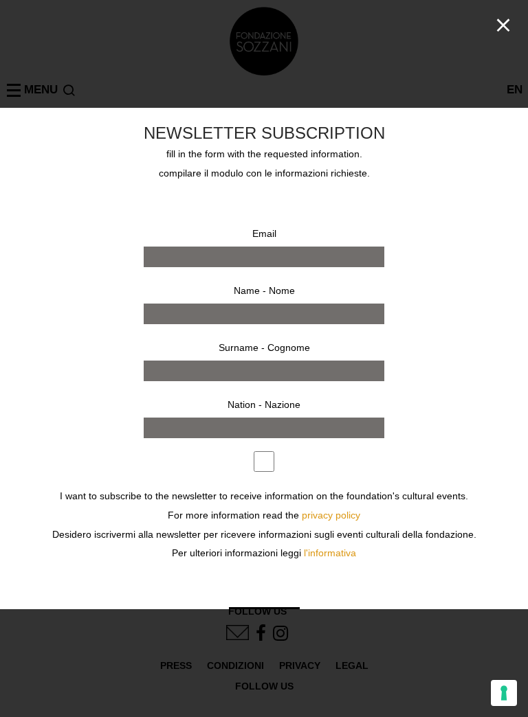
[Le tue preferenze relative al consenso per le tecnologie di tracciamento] (504, 693)
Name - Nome (264, 290)
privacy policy (331, 515)
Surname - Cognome (264, 347)
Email (264, 233)
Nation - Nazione (264, 404)
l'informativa (330, 553)
